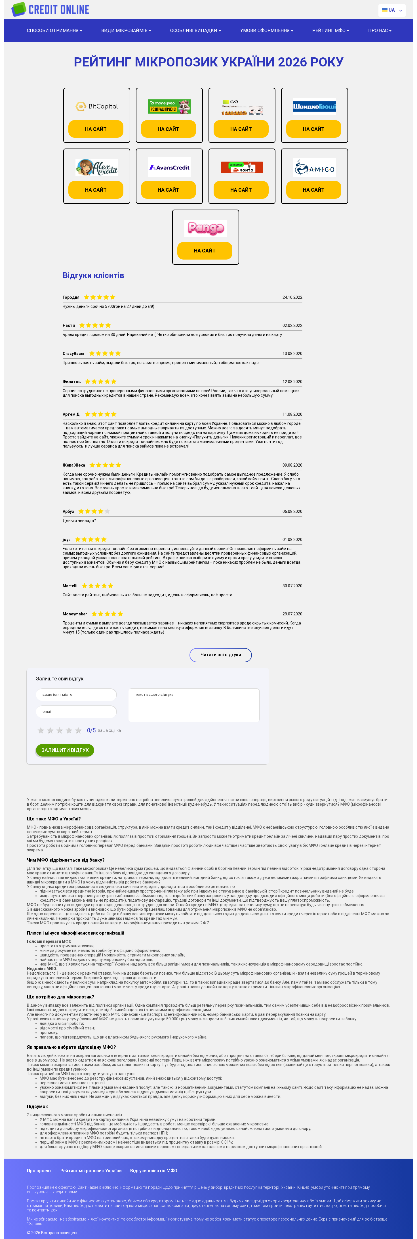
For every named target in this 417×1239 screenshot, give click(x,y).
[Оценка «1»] (41, 730)
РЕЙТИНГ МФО (329, 30)
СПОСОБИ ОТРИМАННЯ (53, 30)
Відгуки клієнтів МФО (153, 1170)
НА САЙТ (96, 129)
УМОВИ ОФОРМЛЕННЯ (265, 30)
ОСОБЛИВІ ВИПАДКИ (193, 30)
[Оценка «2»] (50, 730)
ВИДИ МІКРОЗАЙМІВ (124, 30)
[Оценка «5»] (78, 730)
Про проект (39, 1170)
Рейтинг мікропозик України (91, 1170)
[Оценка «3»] (59, 730)
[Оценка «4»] (69, 730)
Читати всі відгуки (221, 654)
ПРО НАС (378, 30)
